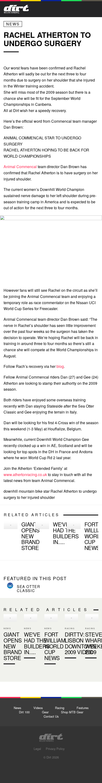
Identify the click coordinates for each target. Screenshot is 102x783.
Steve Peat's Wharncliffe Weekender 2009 (91, 637)
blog (60, 366)
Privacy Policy (55, 748)
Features (82, 707)
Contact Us (51, 716)
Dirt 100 (24, 712)
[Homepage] (51, 736)
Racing (59, 707)
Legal (37, 748)
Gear (45, 712)
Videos (38, 707)
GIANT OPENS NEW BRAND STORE (18, 536)
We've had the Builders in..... (66, 533)
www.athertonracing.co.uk (25, 474)
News (13, 24)
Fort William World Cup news (80, 536)
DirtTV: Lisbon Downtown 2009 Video (80, 643)
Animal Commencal (21, 166)
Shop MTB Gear (72, 712)
